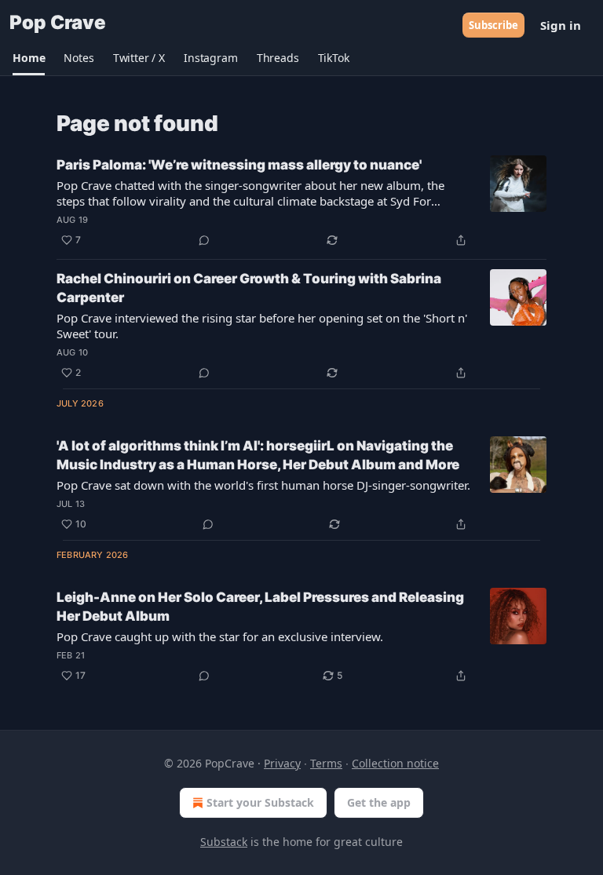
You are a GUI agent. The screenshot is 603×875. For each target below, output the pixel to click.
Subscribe (493, 25)
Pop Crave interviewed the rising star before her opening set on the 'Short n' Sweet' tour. (262, 325)
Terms (326, 763)
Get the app (379, 802)
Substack (223, 841)
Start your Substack (260, 802)
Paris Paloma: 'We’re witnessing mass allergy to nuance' (239, 165)
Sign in (560, 25)
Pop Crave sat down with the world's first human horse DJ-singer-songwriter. (263, 485)
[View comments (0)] (204, 240)
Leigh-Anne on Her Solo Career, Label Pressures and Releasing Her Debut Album (260, 606)
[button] (28, 58)
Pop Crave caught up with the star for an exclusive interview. (220, 636)
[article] (301, 202)
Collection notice (395, 763)
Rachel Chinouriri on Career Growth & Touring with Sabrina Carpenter (249, 288)
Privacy (282, 763)
